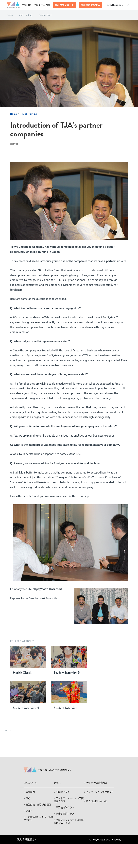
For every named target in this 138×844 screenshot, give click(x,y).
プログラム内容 (42, 5)
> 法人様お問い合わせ (95, 801)
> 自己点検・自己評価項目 (37, 804)
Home (13, 113)
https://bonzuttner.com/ (47, 589)
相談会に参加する (90, 5)
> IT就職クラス (62, 792)
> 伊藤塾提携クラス (64, 813)
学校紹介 (26, 5)
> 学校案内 (29, 792)
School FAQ (45, 15)
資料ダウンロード (64, 5)
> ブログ (28, 811)
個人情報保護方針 (27, 839)
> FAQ (27, 798)
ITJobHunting (29, 113)
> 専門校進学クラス (64, 807)
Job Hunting (25, 15)
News (10, 15)
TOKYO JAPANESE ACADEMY (55, 770)
